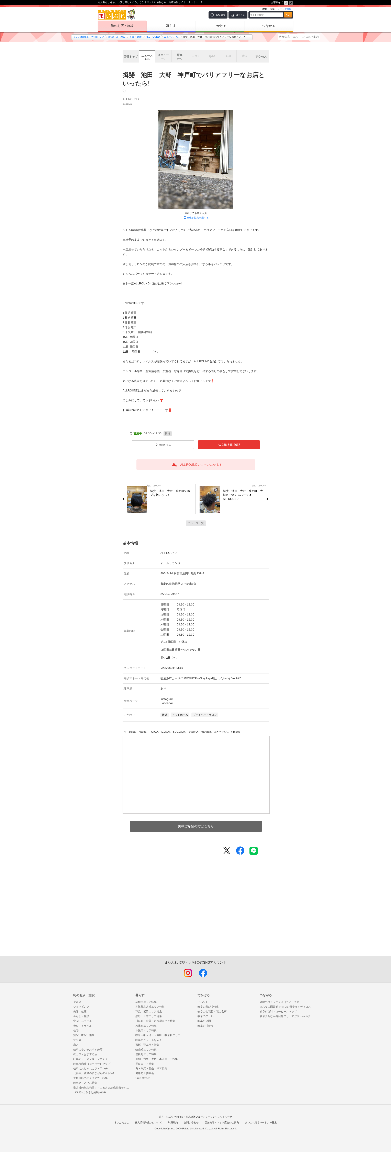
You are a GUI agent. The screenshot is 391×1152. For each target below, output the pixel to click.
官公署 (77, 1040)
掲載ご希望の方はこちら (196, 826)
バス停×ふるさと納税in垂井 (89, 1092)
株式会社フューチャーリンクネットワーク (209, 1116)
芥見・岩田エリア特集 (148, 1011)
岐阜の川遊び (205, 1025)
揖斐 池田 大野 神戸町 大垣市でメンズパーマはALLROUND (243, 495)
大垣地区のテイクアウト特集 (90, 1078)
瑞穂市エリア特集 (146, 1001)
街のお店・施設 (122, 25)
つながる (268, 25)
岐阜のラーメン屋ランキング (90, 1058)
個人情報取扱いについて (148, 1122)
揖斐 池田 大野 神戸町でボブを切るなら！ (170, 493)
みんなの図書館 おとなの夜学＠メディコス (285, 1006)
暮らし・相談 (81, 1016)
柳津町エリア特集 (146, 1025)
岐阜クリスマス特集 (85, 1082)
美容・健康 (135, 36)
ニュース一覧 (171, 36)
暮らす (171, 25)
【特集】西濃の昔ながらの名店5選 (93, 1073)
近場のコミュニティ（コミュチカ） (281, 1001)
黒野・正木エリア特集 (148, 1016)
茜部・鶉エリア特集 (147, 1044)
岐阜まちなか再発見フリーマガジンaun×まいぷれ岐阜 (289, 1016)
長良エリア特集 (144, 1063)
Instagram (167, 699)
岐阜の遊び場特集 (208, 1006)
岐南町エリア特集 (146, 1049)
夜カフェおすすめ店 (85, 1054)
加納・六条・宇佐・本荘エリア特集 (156, 1058)
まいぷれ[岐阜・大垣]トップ (89, 36)
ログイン (240, 14)
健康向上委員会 (144, 1073)
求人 (76, 1044)
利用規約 (173, 1122)
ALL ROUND (153, 36)
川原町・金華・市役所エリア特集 (155, 1020)
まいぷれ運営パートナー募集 (261, 1122)
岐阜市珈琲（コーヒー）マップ (91, 1063)
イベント (203, 1001)
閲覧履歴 (220, 14)
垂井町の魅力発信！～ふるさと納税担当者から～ (102, 1087)
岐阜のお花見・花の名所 (212, 1011)
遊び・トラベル (82, 1025)
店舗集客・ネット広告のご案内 (299, 36)
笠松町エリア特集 (146, 1054)
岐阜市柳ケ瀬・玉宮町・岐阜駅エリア (157, 1035)
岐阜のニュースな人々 (148, 1040)
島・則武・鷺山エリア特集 (151, 1068)
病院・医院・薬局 (83, 1035)
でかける (219, 25)
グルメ (77, 1001)
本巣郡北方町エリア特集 (150, 1006)
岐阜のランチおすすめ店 (87, 1049)
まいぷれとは (121, 1122)
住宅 (76, 1030)
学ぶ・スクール (82, 1020)
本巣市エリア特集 (146, 1030)
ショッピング (81, 1006)
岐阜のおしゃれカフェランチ (90, 1068)
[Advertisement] (196, 912)
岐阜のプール (205, 1016)
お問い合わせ (191, 1122)
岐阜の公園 (204, 1020)
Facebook (166, 703)
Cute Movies (142, 1078)
